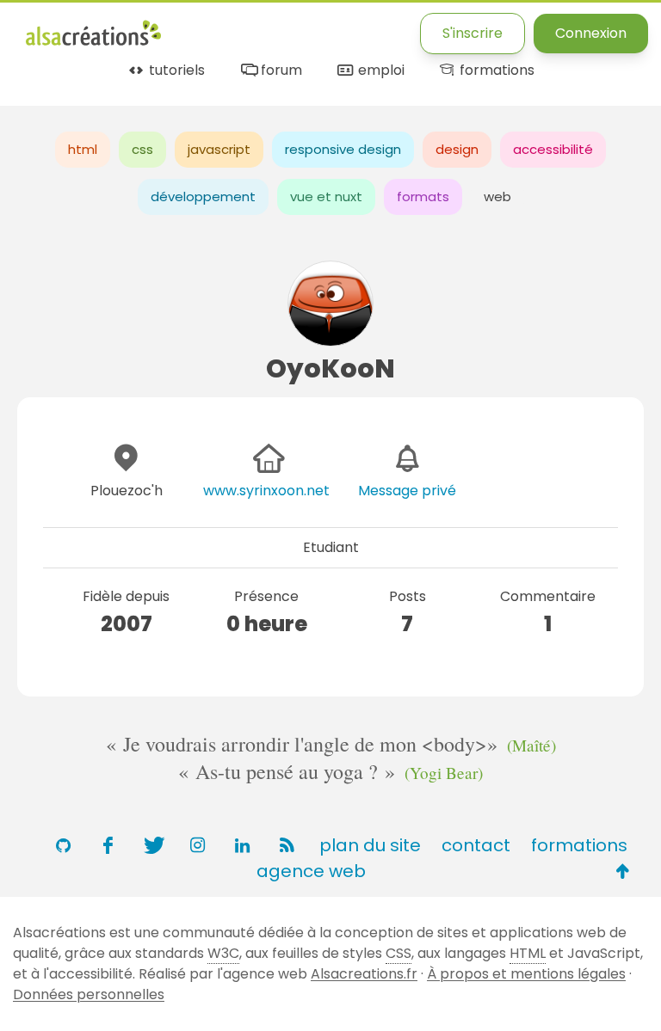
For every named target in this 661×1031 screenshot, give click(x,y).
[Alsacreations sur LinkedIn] (242, 845)
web (497, 196)
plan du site (370, 845)
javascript (219, 149)
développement (203, 196)
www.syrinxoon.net (266, 490)
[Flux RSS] (287, 845)
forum (279, 71)
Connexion (591, 33)
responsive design (343, 149)
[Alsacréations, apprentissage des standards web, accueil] (93, 43)
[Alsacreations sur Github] (63, 845)
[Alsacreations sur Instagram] (197, 845)
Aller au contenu (194, 28)
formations (495, 71)
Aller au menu (72, 28)
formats (423, 196)
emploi (379, 71)
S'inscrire (472, 33)
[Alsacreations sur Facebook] (108, 845)
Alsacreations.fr (364, 974)
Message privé (407, 490)
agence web (311, 871)
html (82, 149)
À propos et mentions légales (526, 974)
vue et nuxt (326, 196)
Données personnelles (88, 994)
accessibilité (553, 149)
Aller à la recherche (338, 28)
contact (476, 845)
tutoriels (175, 71)
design (457, 149)
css (142, 149)
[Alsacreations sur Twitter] (152, 845)
